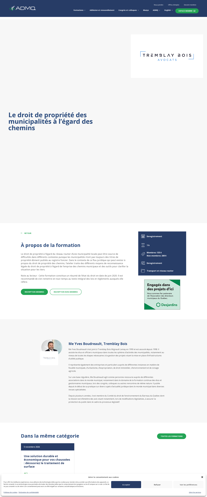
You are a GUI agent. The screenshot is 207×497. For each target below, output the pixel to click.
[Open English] (172, 10)
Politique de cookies (10, 492)
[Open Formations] (85, 10)
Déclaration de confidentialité (29, 492)
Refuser (157, 484)
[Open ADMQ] (159, 10)
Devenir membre (190, 5)
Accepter (126, 484)
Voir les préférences (188, 484)
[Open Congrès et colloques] (138, 10)
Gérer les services (195, 492)
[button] (202, 477)
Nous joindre (158, 5)
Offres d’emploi (173, 5)
